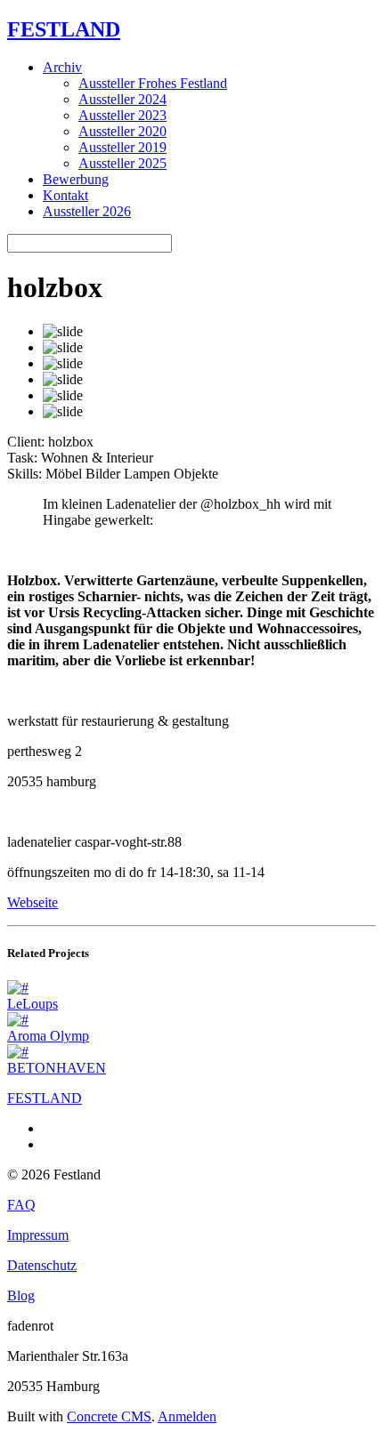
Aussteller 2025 (122, 163)
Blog (21, 1295)
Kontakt (65, 195)
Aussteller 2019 (122, 147)
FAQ (21, 1204)
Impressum (38, 1235)
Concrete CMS (109, 1416)
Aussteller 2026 (87, 211)
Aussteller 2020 (122, 131)
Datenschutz (42, 1265)
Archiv (62, 67)
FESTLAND (63, 29)
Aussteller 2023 (122, 115)
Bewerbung (76, 179)
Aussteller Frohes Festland (152, 83)
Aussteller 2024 (122, 99)
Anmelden (187, 1416)
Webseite (32, 902)
